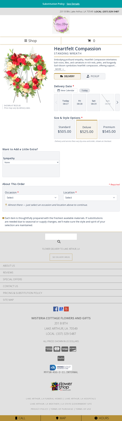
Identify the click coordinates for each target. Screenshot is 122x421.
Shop (32, 40)
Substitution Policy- (61, 3)
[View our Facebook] (55, 310)
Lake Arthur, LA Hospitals (80, 398)
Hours (103, 418)
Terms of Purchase (62, 409)
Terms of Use (83, 409)
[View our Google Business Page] (61, 310)
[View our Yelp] (66, 310)
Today (85, 90)
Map (62, 418)
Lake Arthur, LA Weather (44, 403)
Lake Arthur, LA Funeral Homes (44, 398)
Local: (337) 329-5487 (61, 334)
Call (21, 418)
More (58, 69)
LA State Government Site (76, 403)
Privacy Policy (39, 409)
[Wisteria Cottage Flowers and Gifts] (61, 32)
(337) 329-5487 (111, 11)
